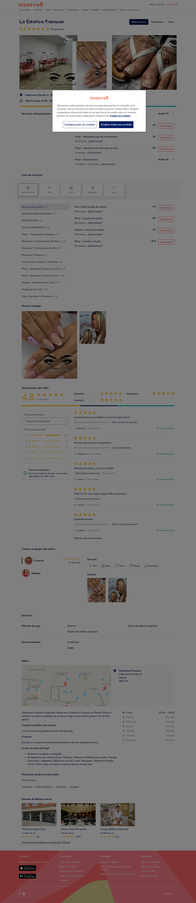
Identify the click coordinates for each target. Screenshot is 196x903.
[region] (99, 111)
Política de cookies (120, 116)
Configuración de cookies (79, 124)
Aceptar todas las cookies (116, 124)
